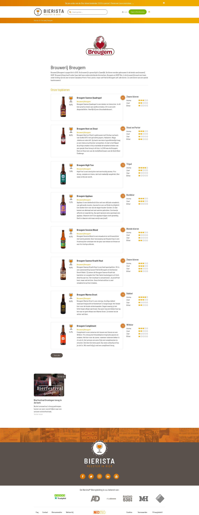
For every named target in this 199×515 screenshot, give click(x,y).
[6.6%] (63, 304)
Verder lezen (38, 414)
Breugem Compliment (86, 325)
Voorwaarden (142, 512)
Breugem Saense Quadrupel (89, 97)
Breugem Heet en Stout (87, 128)
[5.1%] (63, 335)
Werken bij (69, 512)
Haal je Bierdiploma (137, 12)
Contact (45, 512)
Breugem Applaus (85, 196)
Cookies (129, 512)
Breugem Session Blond (87, 229)
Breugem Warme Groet (87, 294)
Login (125, 12)
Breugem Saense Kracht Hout (90, 260)
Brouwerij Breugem (84, 101)
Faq (37, 512)
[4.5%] (63, 239)
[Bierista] (47, 12)
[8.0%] (63, 138)
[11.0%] (63, 107)
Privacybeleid (157, 512)
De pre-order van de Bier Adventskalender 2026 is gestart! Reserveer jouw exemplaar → (99, 3)
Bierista (36, 20)
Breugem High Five (85, 165)
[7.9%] (63, 174)
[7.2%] (63, 205)
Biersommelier (57, 512)
